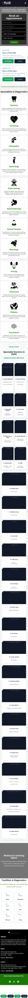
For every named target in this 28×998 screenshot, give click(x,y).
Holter (7, 899)
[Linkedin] (18, 982)
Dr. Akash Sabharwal (8, 379)
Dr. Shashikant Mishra (14, 681)
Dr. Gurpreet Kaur (14, 752)
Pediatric (14, 312)
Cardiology (14, 126)
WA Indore (17, 996)
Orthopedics (14, 146)
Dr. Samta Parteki (14, 728)
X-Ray (20, 920)
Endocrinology (14, 188)
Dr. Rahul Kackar (8, 463)
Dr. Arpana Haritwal (20, 379)
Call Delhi (20, 61)
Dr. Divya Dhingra (14, 778)
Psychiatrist (14, 332)
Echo (7, 909)
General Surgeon (14, 229)
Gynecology (14, 166)
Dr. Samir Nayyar (14, 583)
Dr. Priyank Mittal (14, 806)
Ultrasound (14, 292)
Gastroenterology (14, 209)
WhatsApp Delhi (8, 61)
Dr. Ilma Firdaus (14, 633)
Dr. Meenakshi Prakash (7, 410)
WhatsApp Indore (8, 79)
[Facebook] (10, 982)
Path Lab (7, 920)
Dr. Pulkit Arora (14, 559)
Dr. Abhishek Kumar (14, 512)
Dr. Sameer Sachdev (14, 657)
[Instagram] (14, 982)
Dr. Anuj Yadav (14, 536)
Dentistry (14, 105)
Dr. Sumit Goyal (20, 409)
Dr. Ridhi (20, 463)
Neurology (14, 249)
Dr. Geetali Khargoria (20, 436)
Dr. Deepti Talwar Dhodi (7, 437)
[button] (25, 2)
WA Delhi (3, 996)
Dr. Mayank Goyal (14, 488)
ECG (20, 909)
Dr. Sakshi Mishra (14, 705)
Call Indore (20, 79)
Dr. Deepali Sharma (14, 831)
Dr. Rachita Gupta (14, 607)
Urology (14, 271)
